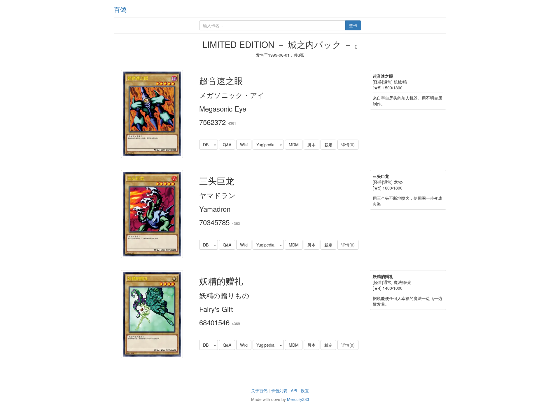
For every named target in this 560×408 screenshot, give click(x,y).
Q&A (227, 144)
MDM (294, 144)
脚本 (311, 144)
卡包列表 (279, 390)
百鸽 (120, 9)
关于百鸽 (259, 390)
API (294, 390)
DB (206, 144)
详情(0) (348, 144)
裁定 (328, 144)
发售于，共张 (280, 55)
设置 (305, 390)
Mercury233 (298, 399)
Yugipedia (265, 144)
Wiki (244, 144)
